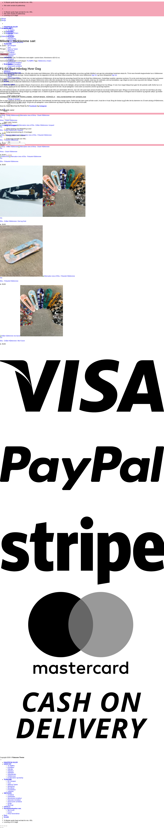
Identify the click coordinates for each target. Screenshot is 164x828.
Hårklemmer (12, 776)
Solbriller (11, 56)
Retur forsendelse (14, 813)
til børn (49, 61)
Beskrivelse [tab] (8, 64)
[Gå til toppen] (1, 759)
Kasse (10, 76)
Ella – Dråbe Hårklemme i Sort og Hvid (13, 221)
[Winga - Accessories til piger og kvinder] (3, 19)
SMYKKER (8, 793)
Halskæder (11, 796)
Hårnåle (10, 769)
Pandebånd (11, 54)
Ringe (10, 803)
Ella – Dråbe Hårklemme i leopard (11, 130)
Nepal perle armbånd (15, 66)
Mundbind (11, 52)
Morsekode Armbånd (15, 62)
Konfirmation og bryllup (15, 778)
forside (6, 817)
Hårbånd (10, 35)
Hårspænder (12, 39)
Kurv (5, 815)
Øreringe (10, 805)
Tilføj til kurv (4, 54)
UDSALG (7, 71)
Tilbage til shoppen (14, 99)
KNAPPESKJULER (11, 27)
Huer (9, 47)
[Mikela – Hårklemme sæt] (8, 31)
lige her (94, 75)
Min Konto (11, 810)
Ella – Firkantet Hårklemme (9, 140)
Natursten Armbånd (14, 64)
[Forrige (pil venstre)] (1, 827)
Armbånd (11, 59)
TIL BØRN (11, 30)
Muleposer (11, 51)
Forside (2, 28)
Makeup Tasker (13, 49)
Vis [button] (1, 117)
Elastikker (11, 767)
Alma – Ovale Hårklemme (8, 120)
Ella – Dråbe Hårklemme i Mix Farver (12, 341)
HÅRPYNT (7, 764)
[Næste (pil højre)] (2, 827)
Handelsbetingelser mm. (12, 808)
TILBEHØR (8, 44)
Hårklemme (42, 61)
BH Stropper (12, 45)
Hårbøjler (11, 772)
